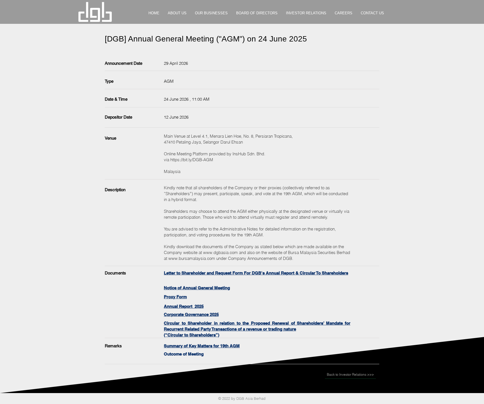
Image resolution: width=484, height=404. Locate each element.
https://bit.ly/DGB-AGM (191, 159)
